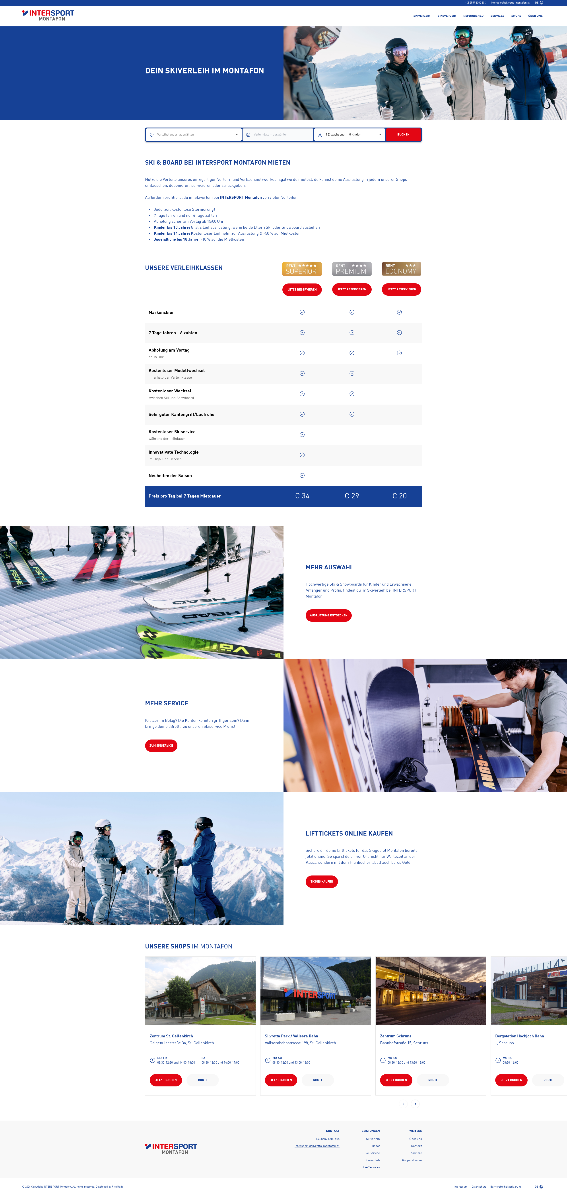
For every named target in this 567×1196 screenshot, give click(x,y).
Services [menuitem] (497, 16)
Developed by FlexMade (109, 1187)
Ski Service (372, 1153)
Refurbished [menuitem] (473, 16)
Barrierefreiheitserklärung (506, 1187)
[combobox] (539, 3)
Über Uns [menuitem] (535, 16)
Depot (376, 1146)
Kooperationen (412, 1160)
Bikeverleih (372, 1160)
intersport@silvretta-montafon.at (510, 3)
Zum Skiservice (161, 745)
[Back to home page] (48, 16)
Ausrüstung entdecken (329, 615)
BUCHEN (403, 134)
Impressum (461, 1187)
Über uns (415, 1139)
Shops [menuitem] (516, 16)
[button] (415, 1104)
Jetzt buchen (166, 1080)
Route (203, 1080)
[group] (200, 1025)
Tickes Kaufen (322, 881)
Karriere (416, 1153)
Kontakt (416, 1146)
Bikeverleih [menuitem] (446, 16)
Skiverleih (373, 1139)
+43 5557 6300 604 (475, 3)
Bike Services (371, 1167)
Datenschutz (479, 1187)
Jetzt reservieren (302, 289)
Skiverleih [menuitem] (422, 16)
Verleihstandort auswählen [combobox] (175, 134)
